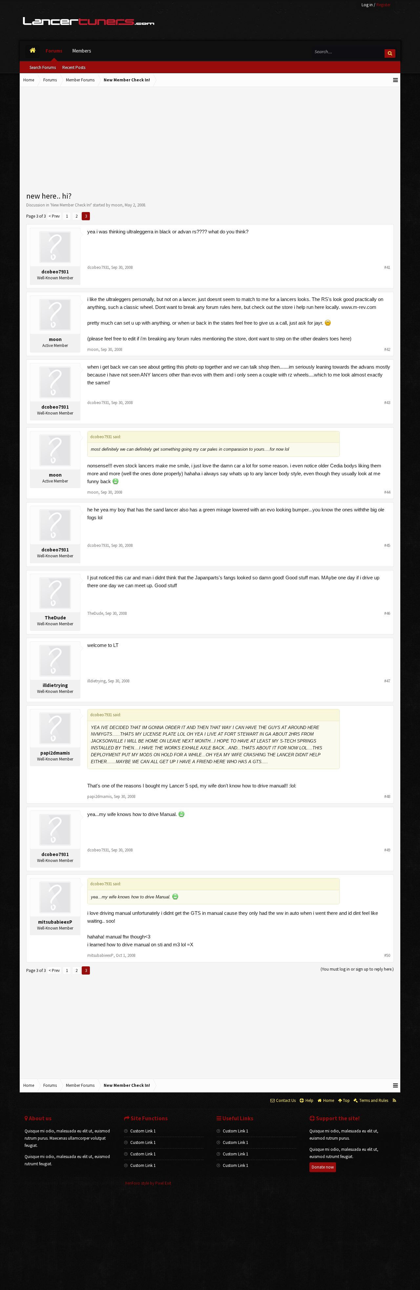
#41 (387, 267)
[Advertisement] (210, 139)
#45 (387, 545)
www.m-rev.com (358, 307)
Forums (54, 51)
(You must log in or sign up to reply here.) (357, 969)
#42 (387, 349)
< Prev (54, 216)
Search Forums (43, 67)
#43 (387, 402)
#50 (387, 955)
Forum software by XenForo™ (73, 1183)
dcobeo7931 (55, 272)
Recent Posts (73, 67)
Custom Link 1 (142, 1131)
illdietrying (55, 685)
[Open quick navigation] (395, 80)
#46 (387, 613)
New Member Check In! (71, 205)
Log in (367, 5)
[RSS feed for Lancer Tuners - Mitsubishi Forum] (394, 1100)
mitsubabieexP (55, 922)
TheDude (55, 617)
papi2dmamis (55, 753)
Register (383, 5)
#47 (387, 681)
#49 (387, 850)
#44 (387, 492)
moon (116, 205)
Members (81, 51)
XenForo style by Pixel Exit (148, 1183)
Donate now (323, 1167)
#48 (387, 796)
